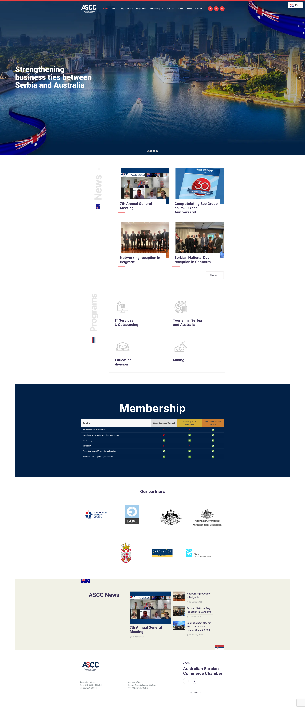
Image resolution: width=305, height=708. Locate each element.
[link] (145, 186)
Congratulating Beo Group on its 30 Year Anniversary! (196, 208)
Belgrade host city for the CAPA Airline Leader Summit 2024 (199, 627)
